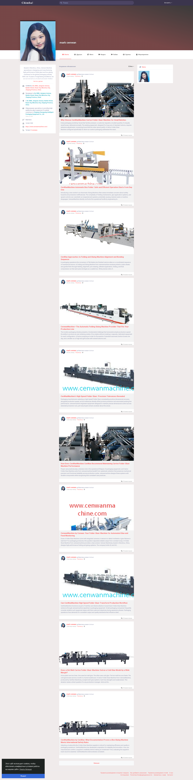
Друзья (79, 54)
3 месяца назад (71, 559)
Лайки (115, 54)
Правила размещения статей (158, 773)
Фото (91, 54)
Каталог (170, 775)
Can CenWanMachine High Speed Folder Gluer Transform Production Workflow (94, 603)
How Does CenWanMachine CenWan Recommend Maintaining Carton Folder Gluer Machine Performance (95, 465)
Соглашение (124, 775)
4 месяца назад (71, 696)
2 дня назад (70, 76)
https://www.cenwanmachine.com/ (36, 126)
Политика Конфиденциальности (141, 775)
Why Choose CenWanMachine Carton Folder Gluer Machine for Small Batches (93, 120)
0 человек (34, 130)
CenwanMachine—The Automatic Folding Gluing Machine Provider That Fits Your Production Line (95, 328)
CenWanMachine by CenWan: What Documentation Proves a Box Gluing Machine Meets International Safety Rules (94, 741)
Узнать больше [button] (25, 769)
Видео (103, 54)
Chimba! (27, 2)
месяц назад (70, 213)
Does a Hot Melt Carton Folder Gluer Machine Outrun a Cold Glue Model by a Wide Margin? (95, 671)
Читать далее (38, 81)
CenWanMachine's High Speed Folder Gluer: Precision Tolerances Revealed (93, 396)
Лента (66, 54)
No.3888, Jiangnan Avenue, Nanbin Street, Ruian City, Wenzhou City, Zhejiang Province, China (38, 88)
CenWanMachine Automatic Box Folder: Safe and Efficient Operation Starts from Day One (96, 188)
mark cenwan (68, 42)
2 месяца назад (71, 419)
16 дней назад (70, 143)
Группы (128, 54)
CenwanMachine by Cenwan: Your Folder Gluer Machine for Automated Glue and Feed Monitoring (94, 534)
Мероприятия (143, 54)
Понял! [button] (23, 776)
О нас (171, 773)
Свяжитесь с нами (160, 775)
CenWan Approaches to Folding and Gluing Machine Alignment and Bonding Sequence (92, 258)
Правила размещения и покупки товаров (115, 773)
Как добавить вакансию (138, 773)
